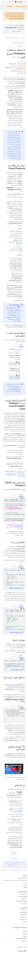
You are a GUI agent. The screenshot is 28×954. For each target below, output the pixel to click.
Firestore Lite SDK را (15, 389)
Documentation (21, 6)
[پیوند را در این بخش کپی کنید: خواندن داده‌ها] (11, 640)
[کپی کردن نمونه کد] (19, 362)
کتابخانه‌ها (25, 885)
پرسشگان (25, 922)
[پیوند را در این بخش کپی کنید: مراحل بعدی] (12, 785)
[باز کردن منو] (25, 2)
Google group (23, 914)
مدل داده (20, 800)
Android (25, 931)
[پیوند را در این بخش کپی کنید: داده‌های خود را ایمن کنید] (23, 680)
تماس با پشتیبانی (23, 910)
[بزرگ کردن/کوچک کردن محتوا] (18, 62)
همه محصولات (24, 941)
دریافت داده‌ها (19, 814)
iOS (10, 794)
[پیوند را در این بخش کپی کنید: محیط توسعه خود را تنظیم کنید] (13, 336)
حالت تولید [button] (13, 705)
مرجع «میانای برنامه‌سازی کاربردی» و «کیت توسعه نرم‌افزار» (15, 880)
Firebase (23, 38)
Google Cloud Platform (21, 938)
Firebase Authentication (13, 686)
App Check (18, 734)
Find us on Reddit (23, 896)
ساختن (22, 39)
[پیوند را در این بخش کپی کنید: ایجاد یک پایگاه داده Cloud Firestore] (6, 169)
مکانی (21, 196)
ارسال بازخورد (20, 46)
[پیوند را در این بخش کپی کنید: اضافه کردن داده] (9, 542)
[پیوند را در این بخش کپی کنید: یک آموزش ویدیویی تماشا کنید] (14, 749)
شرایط (25, 947)
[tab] (21, 345)
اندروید (13, 794)
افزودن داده (19, 808)
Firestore (10, 6)
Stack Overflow (23, 912)
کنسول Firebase (21, 647)
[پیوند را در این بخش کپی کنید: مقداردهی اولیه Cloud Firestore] (13, 485)
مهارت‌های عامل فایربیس (16, 836)
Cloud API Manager (17, 327)
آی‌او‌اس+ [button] (18, 761)
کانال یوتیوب (8, 777)
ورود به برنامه (4, 1)
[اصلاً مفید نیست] (14, 43)
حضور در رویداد (23, 903)
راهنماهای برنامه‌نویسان (22, 878)
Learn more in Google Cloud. (16, 18)
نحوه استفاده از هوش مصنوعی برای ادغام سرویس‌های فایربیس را (14, 156)
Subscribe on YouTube (22, 901)
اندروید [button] (11, 761)
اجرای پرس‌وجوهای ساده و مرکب (14, 819)
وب (7, 794)
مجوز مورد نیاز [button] (21, 705)
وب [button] (23, 761)
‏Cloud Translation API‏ (10, 27)
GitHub (25, 887)
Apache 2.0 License (12, 864)
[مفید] (16, 43)
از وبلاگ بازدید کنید (23, 894)
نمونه (26, 882)
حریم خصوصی (20, 947)
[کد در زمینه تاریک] (16, 362)
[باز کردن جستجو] (13, 2)
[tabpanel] (14, 371)
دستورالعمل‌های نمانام (23, 919)
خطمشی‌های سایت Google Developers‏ (15, 865)
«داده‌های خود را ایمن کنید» (15, 242)
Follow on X (24, 898)
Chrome (25, 933)
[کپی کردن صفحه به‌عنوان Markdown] (14, 57)
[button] (21, 345)
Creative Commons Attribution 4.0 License (15, 863)
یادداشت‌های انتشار (23, 917)
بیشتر (14, 345)
